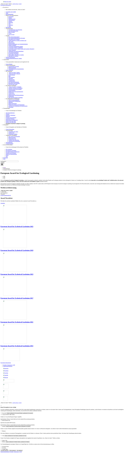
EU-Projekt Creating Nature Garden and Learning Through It (21, 48)
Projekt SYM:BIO (12, 45)
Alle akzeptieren (13, 450)
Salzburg (10, 21)
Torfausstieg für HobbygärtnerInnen (15, 51)
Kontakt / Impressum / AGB (9, 365)
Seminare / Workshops (10, 115)
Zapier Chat (4, 440)
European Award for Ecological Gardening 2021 (17, 322)
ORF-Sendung (11, 77)
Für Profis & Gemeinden (11, 150)
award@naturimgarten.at (6, 195)
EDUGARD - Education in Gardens (16, 54)
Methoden (10, 102)
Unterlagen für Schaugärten (14, 141)
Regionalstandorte (9, 14)
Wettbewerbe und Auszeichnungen (15, 91)
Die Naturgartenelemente (13, 82)
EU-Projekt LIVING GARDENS (15, 47)
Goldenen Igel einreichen (13, 140)
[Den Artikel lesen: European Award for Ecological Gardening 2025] (15, 223)
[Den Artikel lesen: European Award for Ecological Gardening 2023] (15, 271)
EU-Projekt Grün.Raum (13, 53)
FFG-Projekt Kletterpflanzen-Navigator (16, 38)
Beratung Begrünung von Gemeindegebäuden (18, 44)
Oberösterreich (11, 20)
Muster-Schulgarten (12, 103)
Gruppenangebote (9, 143)
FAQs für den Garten (12, 84)
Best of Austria (11, 32)
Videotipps (10, 78)
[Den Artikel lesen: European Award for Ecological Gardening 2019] (15, 247)
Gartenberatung (11, 80)
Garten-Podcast (11, 74)
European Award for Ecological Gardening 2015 (17, 346)
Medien (3, 441)
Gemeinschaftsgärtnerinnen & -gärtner (14, 58)
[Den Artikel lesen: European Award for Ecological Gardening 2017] (15, 295)
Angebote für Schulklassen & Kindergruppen (17, 106)
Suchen (2, 162)
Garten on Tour (11, 94)
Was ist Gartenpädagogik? (13, 100)
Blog (9, 76)
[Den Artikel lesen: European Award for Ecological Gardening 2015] (15, 343)
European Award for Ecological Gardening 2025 (17, 226)
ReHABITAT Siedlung (13, 56)
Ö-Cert (9, 33)
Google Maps (5, 449)
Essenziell (4, 413)
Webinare (8, 116)
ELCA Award (11, 34)
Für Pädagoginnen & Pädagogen (12, 151)
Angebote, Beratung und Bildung (15, 88)
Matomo (4, 431)
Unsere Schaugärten (10, 129)
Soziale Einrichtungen (10, 57)
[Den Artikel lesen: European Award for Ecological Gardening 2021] (15, 319)
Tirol (9, 23)
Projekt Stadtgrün (12, 50)
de (4, 176)
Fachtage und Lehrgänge (11, 117)
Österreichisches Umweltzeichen (15, 29)
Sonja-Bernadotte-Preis (13, 31)
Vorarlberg (10, 25)
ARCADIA (10, 41)
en (4, 177)
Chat (3, 435)
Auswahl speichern (4, 450)
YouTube (4, 447)
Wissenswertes (11, 79)
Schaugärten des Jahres (13, 131)
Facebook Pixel (5, 446)
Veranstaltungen (9, 142)
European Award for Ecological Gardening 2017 (17, 298)
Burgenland (10, 16)
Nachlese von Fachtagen (11, 152)
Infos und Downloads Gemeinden (15, 97)
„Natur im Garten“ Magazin (14, 73)
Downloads (10, 107)
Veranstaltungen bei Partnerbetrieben (16, 68)
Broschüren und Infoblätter (14, 83)
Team (7, 13)
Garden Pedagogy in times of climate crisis (17, 40)
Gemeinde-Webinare (10, 118)
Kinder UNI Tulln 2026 (11, 121)
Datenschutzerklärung (7, 366)
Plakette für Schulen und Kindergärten (16, 104)
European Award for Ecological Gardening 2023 (17, 274)
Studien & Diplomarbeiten (11, 154)
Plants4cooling (11, 42)
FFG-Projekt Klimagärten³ (14, 36)
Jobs (7, 156)
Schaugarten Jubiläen (12, 134)
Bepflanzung (11, 96)
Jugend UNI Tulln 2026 (11, 122)
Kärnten (10, 17)
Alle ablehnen (19, 450)
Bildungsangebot (12, 137)
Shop (4, 158)
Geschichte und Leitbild (11, 11)
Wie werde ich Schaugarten (14, 136)
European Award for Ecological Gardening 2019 (17, 250)
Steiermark (10, 22)
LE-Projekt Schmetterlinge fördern (15, 46)
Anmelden (3, 203)
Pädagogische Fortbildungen (14, 101)
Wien (9, 26)
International (8, 27)
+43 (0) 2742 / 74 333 (16, 3)
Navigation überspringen (6, 5)
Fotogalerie (5, 157)
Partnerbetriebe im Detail (13, 66)
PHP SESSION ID (6, 420)
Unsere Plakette (9, 64)
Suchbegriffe (3, 161)
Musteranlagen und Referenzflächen (16, 95)
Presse (7, 155)
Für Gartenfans (9, 149)
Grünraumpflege (11, 90)
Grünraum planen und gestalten (15, 89)
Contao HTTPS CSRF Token (8, 414)
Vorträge (7, 114)
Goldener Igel (11, 132)
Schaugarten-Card (12, 138)
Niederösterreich (11, 19)
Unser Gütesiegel (9, 70)
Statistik (3, 426)
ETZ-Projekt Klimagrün (13, 52)
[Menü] (2, 164)
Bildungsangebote (12, 67)
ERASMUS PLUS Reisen (14, 39)
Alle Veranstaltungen (10, 112)
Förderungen (11, 92)
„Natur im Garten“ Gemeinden (14, 86)
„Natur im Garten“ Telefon (14, 72)
